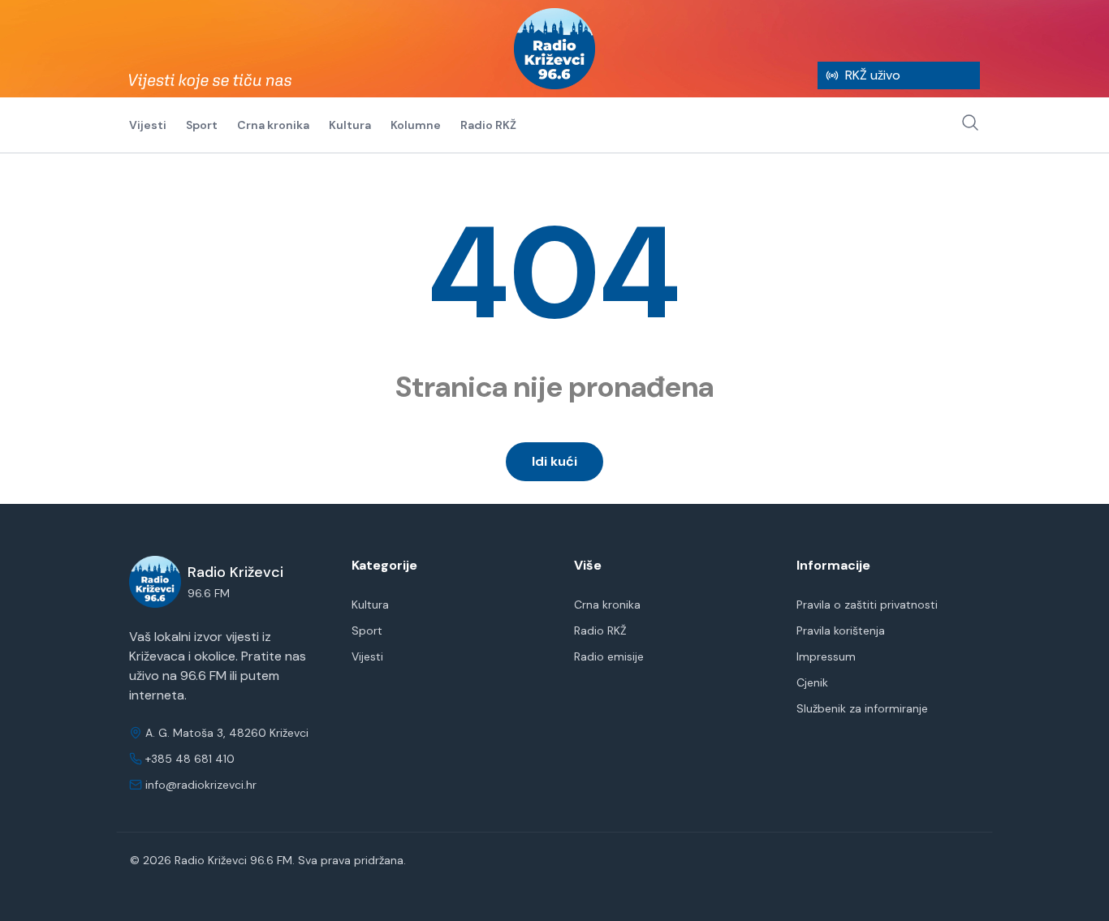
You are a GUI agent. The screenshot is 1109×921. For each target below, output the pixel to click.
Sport (202, 125)
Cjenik (812, 682)
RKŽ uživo (872, 75)
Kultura (350, 125)
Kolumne (416, 125)
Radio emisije (609, 656)
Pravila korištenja (840, 630)
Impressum (826, 656)
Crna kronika (273, 125)
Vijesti (147, 125)
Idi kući (554, 461)
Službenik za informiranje (862, 708)
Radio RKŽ (488, 125)
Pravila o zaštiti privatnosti (867, 604)
